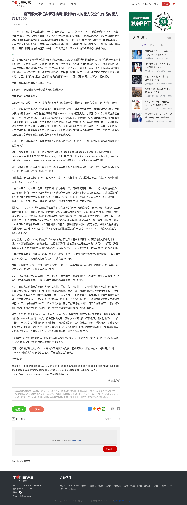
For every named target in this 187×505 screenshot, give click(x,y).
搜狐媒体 (147, 486)
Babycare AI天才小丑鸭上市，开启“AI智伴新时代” (157, 103)
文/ (146, 108)
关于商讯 (16, 485)
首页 (40, 4)
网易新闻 (100, 486)
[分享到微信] (103, 409)
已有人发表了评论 (112, 419)
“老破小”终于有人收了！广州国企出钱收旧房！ (158, 91)
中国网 (139, 486)
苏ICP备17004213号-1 (123, 501)
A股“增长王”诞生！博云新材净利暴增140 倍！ (157, 78)
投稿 (166, 4)
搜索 (137, 4)
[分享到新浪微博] (99, 409)
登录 (156, 4)
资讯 (51, 4)
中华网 (76, 486)
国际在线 (117, 486)
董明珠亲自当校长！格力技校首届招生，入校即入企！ (158, 53)
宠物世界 (63, 489)
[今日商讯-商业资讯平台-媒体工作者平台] (21, 4)
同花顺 (125, 486)
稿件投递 (37, 485)
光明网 (109, 486)
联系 (148, 4)
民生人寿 (72, 489)
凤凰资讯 (92, 486)
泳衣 (170, 486)
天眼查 (132, 486)
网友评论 (21, 419)
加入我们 (27, 485)
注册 (79, 440)
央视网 (155, 486)
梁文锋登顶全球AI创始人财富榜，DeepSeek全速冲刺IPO (158, 116)
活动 (62, 4)
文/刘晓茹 (149, 58)
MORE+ (169, 38)
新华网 (62, 486)
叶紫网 (84, 486)
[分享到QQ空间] (94, 409)
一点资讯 (163, 486)
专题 (73, 4)
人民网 (69, 486)
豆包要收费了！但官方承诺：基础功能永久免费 (158, 65)
